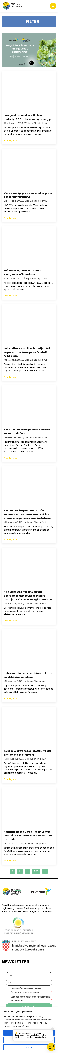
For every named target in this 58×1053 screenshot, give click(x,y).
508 (36, 871)
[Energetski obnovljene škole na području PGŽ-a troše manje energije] (29, 91)
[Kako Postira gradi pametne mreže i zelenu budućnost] (29, 405)
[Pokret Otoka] (12, 6)
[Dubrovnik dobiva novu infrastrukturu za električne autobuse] (29, 649)
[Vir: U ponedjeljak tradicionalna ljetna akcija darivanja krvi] (29, 169)
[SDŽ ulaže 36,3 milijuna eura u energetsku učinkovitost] (29, 246)
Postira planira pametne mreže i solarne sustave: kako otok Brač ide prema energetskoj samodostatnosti (27, 514)
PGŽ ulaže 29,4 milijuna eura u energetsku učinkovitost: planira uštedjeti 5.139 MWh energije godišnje (28, 595)
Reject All (29, 1047)
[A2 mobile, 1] (29, 50)
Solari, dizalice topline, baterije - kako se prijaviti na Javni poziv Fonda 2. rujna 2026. (28, 352)
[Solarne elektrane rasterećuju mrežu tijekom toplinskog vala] (29, 727)
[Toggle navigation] (53, 6)
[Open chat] (51, 1047)
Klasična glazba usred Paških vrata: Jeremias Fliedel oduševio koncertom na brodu (28, 835)
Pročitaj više (10, 140)
